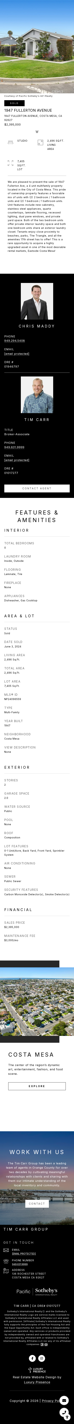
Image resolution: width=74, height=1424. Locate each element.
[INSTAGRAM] (41, 1358)
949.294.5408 (14, 340)
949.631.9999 (14, 447)
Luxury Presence (37, 1382)
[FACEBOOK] (32, 1358)
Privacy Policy (53, 1401)
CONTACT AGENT (37, 488)
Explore (37, 1086)
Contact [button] (37, 1203)
